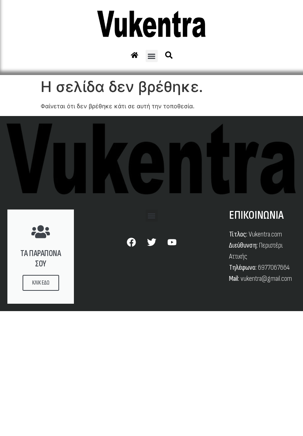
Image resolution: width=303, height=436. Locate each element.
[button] (152, 56)
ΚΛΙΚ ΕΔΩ (41, 282)
